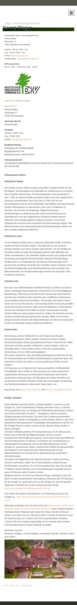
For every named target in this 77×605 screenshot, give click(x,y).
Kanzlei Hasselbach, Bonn (59, 389)
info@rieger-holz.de (19, 56)
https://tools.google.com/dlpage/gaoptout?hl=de (27, 488)
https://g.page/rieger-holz (28, 59)
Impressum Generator (31, 389)
